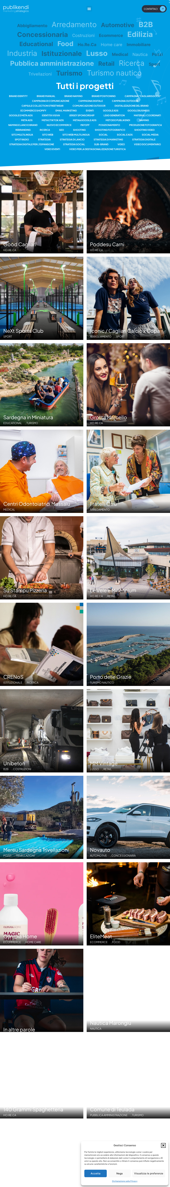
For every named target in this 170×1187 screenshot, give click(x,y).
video (121, 144)
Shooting (79, 130)
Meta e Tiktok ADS (53, 120)
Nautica (140, 54)
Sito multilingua (22, 134)
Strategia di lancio (72, 139)
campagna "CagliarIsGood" (143, 96)
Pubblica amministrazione (52, 63)
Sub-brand (101, 144)
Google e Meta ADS (21, 115)
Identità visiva (51, 115)
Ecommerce (111, 35)
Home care (111, 45)
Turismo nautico (114, 73)
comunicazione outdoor (89, 105)
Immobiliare (139, 44)
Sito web (47, 134)
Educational (36, 44)
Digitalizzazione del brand (132, 105)
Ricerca (131, 63)
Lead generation (114, 115)
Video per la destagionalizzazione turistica (97, 149)
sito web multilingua (76, 134)
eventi (90, 110)
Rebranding (23, 130)
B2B (146, 24)
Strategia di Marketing (108, 139)
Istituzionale (62, 53)
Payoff (85, 125)
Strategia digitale (143, 139)
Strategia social (74, 144)
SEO (61, 130)
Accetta (95, 1173)
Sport (154, 64)
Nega (119, 1173)
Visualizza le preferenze (148, 1173)
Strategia (44, 139)
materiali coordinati (147, 115)
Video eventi (52, 149)
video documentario (147, 144)
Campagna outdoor (125, 101)
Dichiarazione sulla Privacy (124, 1181)
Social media (150, 134)
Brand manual (46, 96)
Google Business (139, 110)
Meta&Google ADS (84, 120)
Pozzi (157, 54)
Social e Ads (125, 134)
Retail (106, 64)
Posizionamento (109, 125)
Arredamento (74, 24)
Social (103, 134)
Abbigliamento (32, 25)
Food (65, 43)
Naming (144, 120)
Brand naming (73, 96)
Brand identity (18, 96)
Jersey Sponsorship (81, 115)
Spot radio (22, 139)
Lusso (97, 53)
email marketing (66, 110)
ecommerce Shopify (33, 110)
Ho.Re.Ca (87, 44)
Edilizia (140, 34)
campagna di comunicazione (50, 101)
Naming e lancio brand (23, 125)
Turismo (69, 73)
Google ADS (110, 110)
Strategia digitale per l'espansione (31, 144)
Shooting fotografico (110, 130)
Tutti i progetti (85, 85)
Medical (120, 54)
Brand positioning (104, 96)
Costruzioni (83, 35)
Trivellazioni (40, 74)
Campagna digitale (90, 101)
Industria (22, 53)
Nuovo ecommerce (59, 125)
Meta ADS (27, 120)
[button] (163, 1145)
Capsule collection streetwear (42, 105)
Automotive (117, 25)
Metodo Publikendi (118, 120)
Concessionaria (42, 34)
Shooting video (144, 130)
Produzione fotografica (145, 125)
